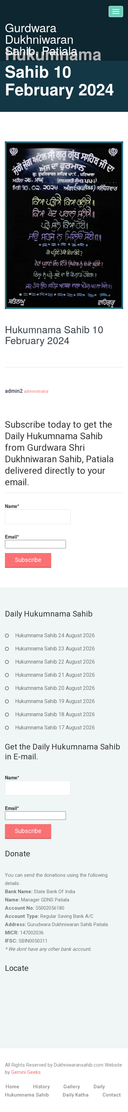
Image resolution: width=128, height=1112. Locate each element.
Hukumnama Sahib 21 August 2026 (55, 675)
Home (12, 1087)
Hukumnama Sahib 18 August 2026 (55, 714)
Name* (12, 506)
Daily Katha (76, 1095)
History (41, 1087)
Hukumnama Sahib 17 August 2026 (55, 727)
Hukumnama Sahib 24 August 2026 (55, 635)
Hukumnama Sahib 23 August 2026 (55, 648)
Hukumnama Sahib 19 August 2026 (55, 701)
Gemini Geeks (26, 1072)
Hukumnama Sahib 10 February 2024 (54, 334)
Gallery (71, 1087)
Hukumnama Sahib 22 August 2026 (55, 662)
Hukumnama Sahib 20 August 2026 (55, 688)
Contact (111, 1095)
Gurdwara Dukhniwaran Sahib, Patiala (41, 39)
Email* (12, 536)
